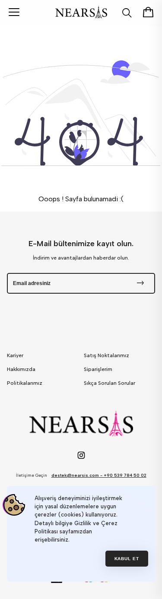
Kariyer (15, 355)
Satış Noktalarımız (106, 355)
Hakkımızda (21, 369)
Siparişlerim (98, 369)
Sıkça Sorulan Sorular (109, 383)
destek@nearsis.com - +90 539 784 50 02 (98, 475)
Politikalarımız (24, 383)
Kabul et (127, 558)
